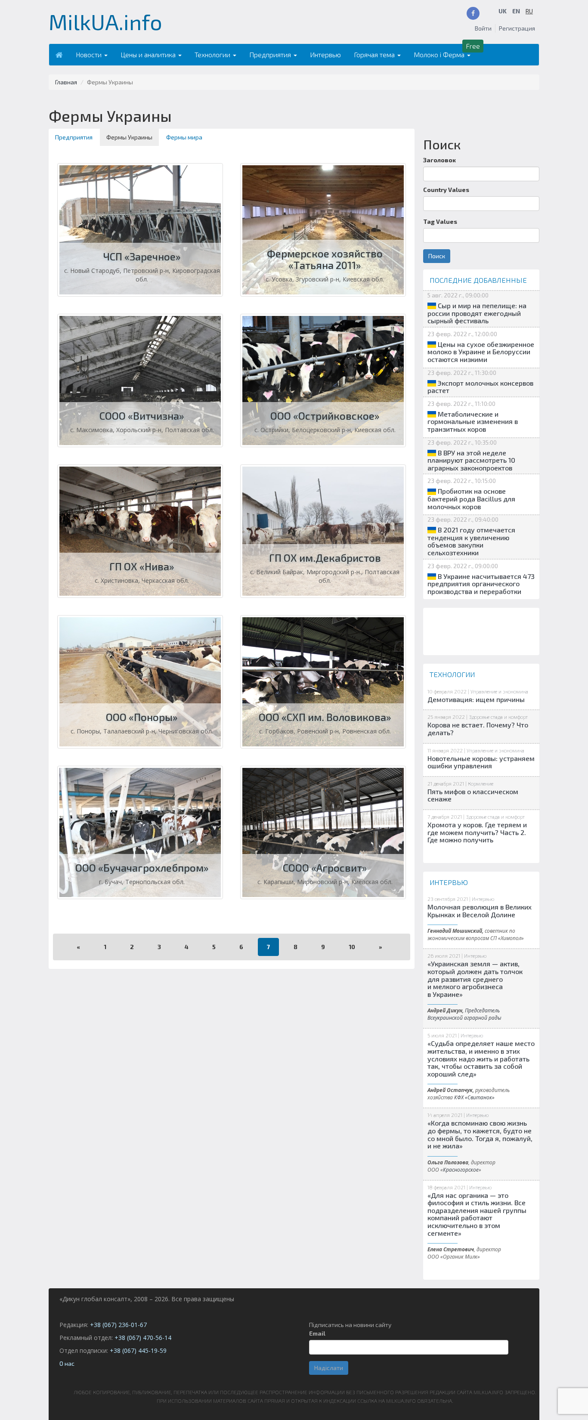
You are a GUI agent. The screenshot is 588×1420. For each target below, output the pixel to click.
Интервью (325, 54)
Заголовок (439, 160)
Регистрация (517, 28)
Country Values (446, 189)
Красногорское (461, 1169)
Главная (66, 82)
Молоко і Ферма (440, 54)
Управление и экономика (499, 691)
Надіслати (328, 1367)
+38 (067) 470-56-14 (143, 1337)
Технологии (213, 54)
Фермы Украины (129, 137)
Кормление (480, 783)
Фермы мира (184, 137)
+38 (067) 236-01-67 (118, 1325)
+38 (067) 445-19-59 (138, 1350)
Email (317, 1333)
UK (502, 11)
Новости (89, 54)
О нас (66, 1363)
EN (516, 11)
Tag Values (440, 221)
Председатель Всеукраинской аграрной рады (464, 1014)
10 (352, 946)
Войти (483, 28)
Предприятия (271, 54)
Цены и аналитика (149, 54)
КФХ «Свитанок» (474, 1097)
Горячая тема (375, 54)
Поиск (436, 256)
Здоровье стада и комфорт (498, 717)
